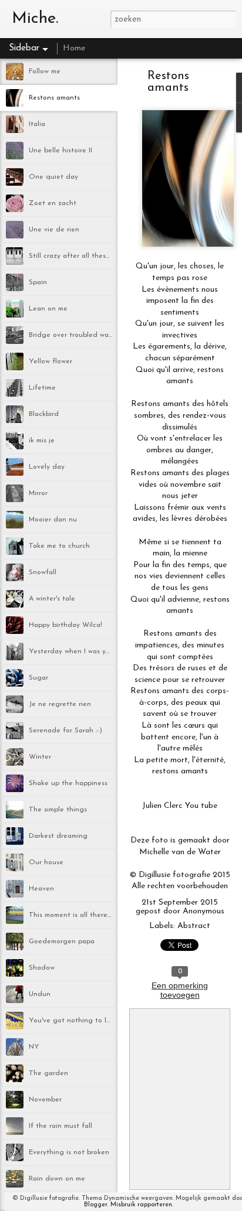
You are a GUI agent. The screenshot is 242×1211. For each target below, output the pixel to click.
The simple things (58, 809)
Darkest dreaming (58, 836)
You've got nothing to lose (73, 1020)
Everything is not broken (69, 1152)
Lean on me (48, 308)
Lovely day (47, 466)
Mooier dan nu (53, 519)
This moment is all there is (72, 915)
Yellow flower (50, 361)
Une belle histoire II (60, 150)
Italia (37, 124)
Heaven (41, 888)
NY (34, 1046)
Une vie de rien (54, 229)
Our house (46, 862)
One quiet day (53, 176)
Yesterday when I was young (76, 651)
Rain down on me (57, 1178)
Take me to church (59, 546)
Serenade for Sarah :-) (65, 730)
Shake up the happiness (68, 783)
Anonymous (203, 911)
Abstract (193, 926)
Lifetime (42, 387)
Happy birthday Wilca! (65, 625)
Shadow (42, 967)
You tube (201, 805)
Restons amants (54, 97)
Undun (40, 994)
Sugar (38, 677)
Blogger (95, 1205)
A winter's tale (52, 598)
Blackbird (44, 414)
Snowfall (42, 572)
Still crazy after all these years (79, 256)
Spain (38, 282)
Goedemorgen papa (62, 941)
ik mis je (42, 440)
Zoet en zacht (52, 203)
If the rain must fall (60, 1126)
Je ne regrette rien (60, 704)
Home (74, 48)
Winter (40, 756)
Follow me (44, 71)
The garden (48, 1073)
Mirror (38, 493)
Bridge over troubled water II (76, 335)
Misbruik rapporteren (141, 1205)
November (45, 1099)
